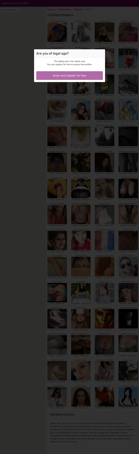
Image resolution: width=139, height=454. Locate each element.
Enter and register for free (69, 75)
